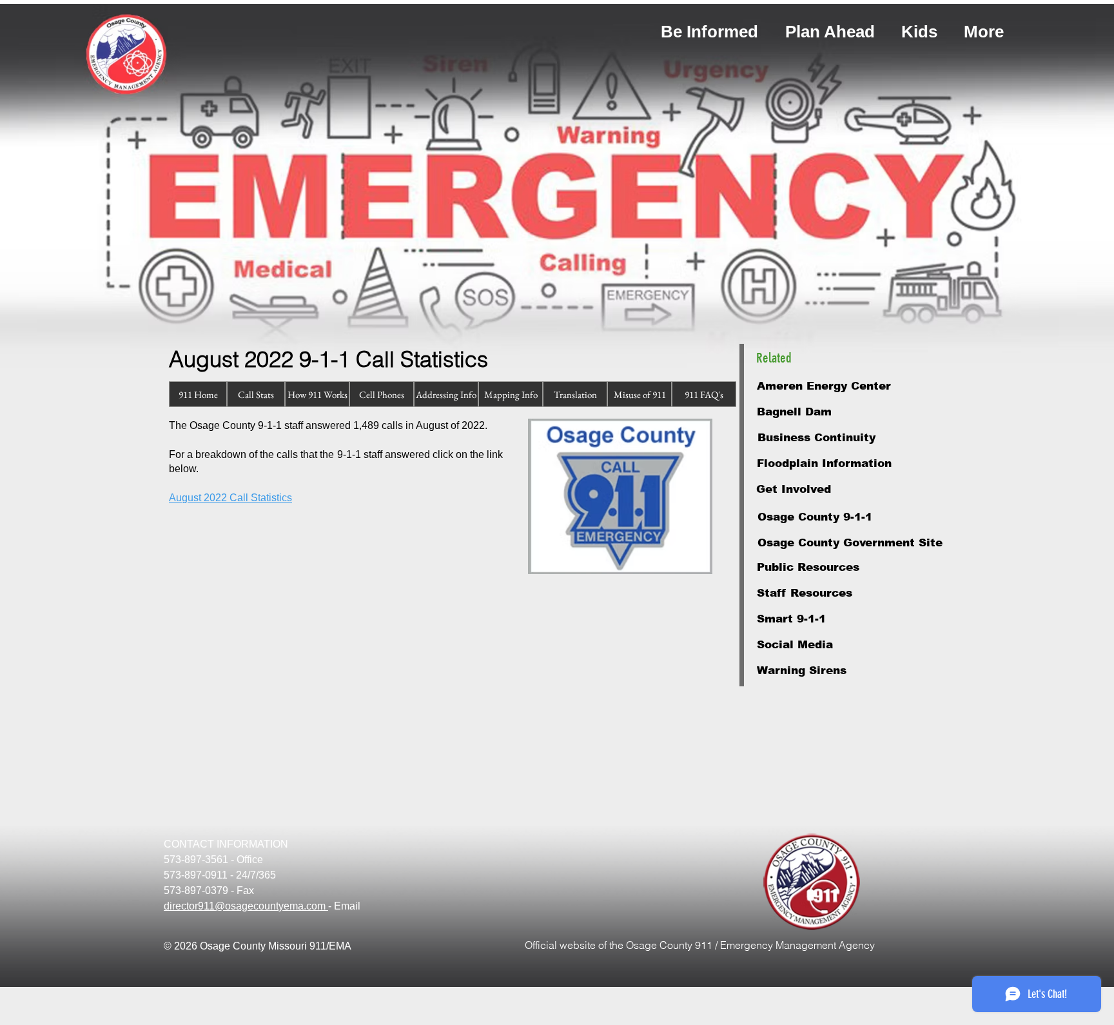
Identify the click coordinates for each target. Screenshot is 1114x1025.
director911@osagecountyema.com (246, 906)
